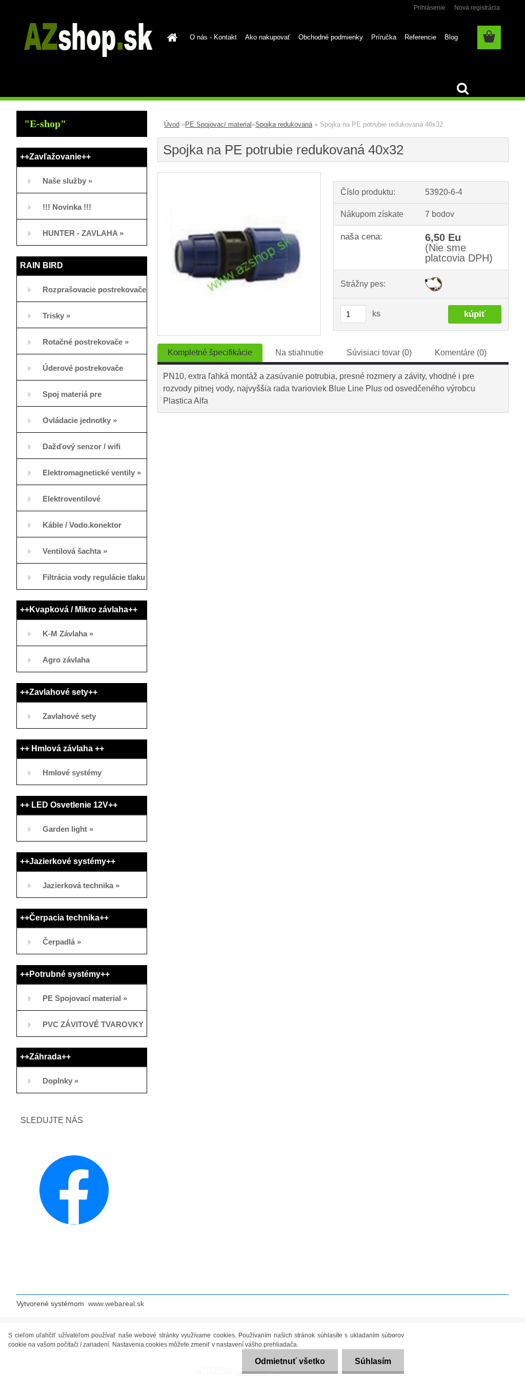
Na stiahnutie (299, 352)
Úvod (171, 124)
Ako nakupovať (267, 37)
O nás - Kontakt (213, 37)
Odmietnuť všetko (290, 1361)
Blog (451, 37)
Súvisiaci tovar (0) (379, 352)
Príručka (383, 37)
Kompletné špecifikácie (210, 352)
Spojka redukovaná (283, 124)
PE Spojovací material (218, 124)
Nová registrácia (477, 7)
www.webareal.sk (116, 1303)
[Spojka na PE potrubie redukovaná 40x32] (239, 176)
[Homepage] (170, 37)
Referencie (420, 37)
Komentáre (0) (461, 352)
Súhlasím (373, 1361)
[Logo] (86, 38)
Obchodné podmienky (330, 37)
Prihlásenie (430, 7)
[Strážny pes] (433, 280)
